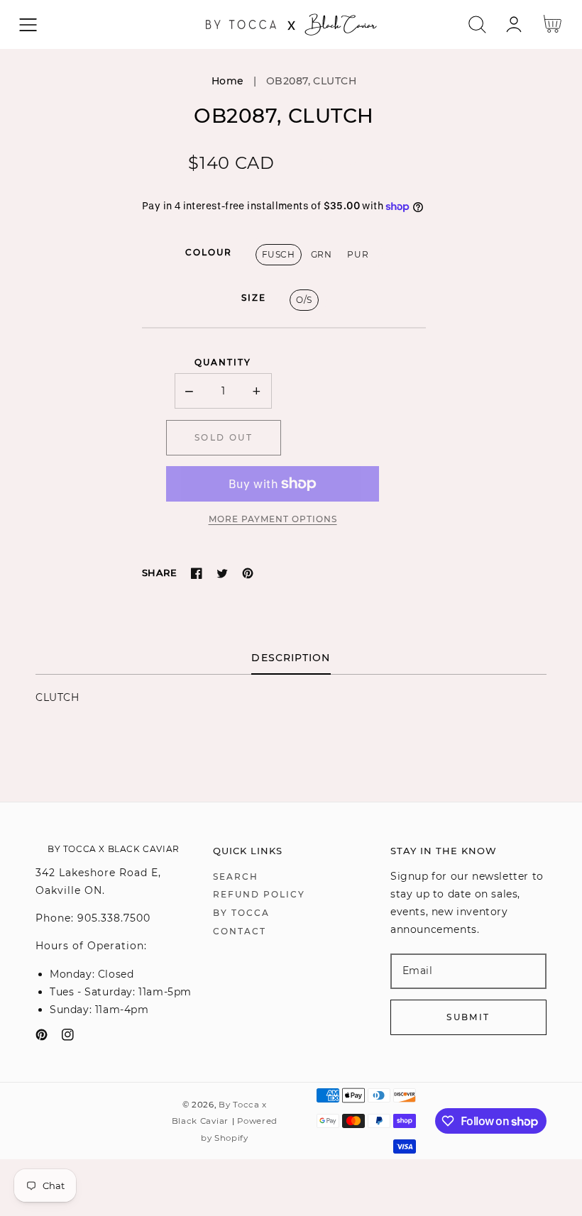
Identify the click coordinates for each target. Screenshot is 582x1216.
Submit (468, 1017)
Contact (239, 931)
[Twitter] (222, 573)
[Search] (477, 24)
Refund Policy (259, 894)
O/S (304, 299)
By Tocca (241, 912)
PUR (357, 254)
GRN (321, 254)
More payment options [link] (273, 519)
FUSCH (278, 254)
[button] (28, 24)
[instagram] (68, 1037)
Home (228, 80)
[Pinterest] (247, 573)
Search (235, 876)
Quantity (222, 362)
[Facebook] (196, 573)
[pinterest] (41, 1037)
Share (159, 572)
